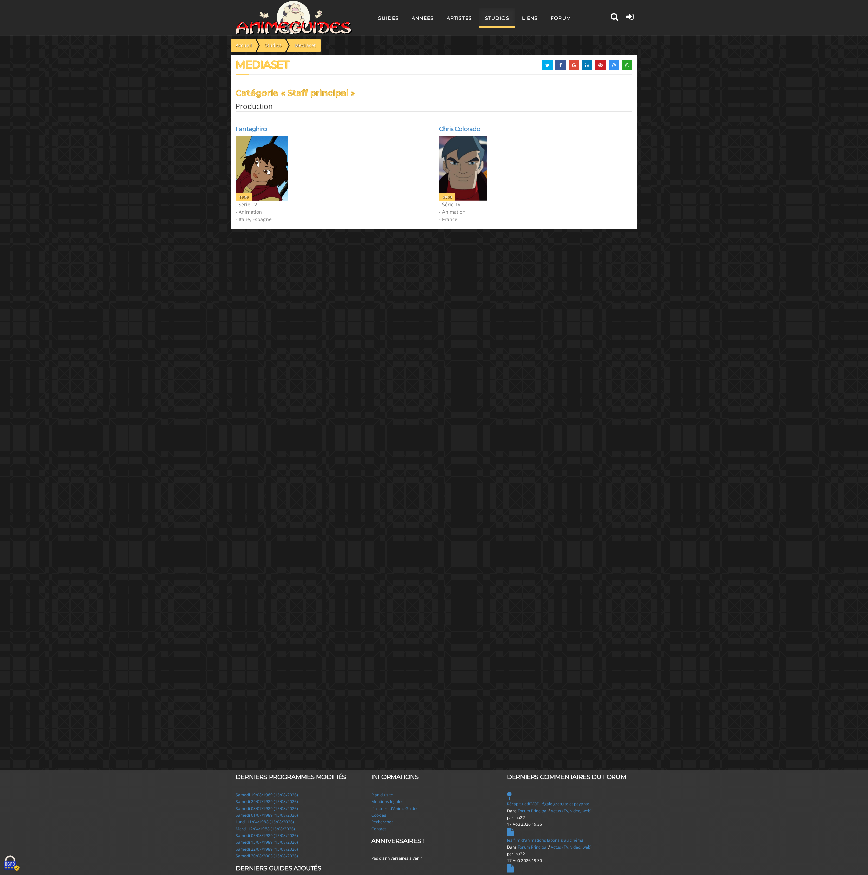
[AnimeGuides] (294, 18)
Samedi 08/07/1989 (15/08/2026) (267, 808)
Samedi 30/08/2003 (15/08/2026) (267, 856)
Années (423, 18)
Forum (561, 18)
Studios (497, 18)
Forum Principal (532, 811)
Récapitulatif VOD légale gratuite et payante (548, 804)
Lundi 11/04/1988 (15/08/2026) (265, 822)
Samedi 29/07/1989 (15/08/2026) (267, 801)
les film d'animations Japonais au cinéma (545, 840)
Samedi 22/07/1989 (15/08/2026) (267, 849)
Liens (530, 18)
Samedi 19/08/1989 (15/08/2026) (267, 795)
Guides (388, 18)
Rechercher (382, 822)
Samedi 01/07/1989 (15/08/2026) (267, 815)
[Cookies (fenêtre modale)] (12, 863)
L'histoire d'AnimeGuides (394, 808)
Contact (378, 829)
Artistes (459, 18)
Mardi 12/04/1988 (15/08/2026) (265, 829)
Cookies (378, 815)
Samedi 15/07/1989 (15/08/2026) (267, 842)
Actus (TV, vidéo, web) (571, 811)
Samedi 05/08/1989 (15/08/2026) (267, 835)
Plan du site (382, 795)
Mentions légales (387, 801)
